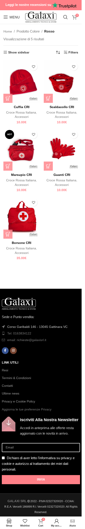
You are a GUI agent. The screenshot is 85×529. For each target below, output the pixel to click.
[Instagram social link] (13, 350)
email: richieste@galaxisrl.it (26, 340)
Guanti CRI (61, 175)
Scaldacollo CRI (62, 107)
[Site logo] (40, 17)
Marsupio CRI (21, 175)
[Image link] (19, 303)
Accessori (22, 117)
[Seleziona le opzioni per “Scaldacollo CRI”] (48, 98)
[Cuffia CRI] (21, 81)
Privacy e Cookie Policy (18, 401)
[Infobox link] (41, 426)
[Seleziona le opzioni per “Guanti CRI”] (48, 166)
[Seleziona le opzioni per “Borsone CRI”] (7, 234)
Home (7, 31)
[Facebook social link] (5, 350)
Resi (5, 370)
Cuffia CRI (21, 107)
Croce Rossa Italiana (21, 112)
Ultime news (10, 393)
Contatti (7, 385)
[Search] (65, 17)
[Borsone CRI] (21, 217)
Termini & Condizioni (16, 378)
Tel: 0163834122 (19, 333)
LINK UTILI (10, 362)
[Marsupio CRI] (21, 149)
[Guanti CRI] (62, 149)
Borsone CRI (21, 243)
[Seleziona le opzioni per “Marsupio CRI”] (7, 166)
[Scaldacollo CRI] (62, 81)
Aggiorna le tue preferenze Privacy (26, 409)
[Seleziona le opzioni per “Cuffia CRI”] (7, 98)
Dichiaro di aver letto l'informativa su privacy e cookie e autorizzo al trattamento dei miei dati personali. (38, 463)
